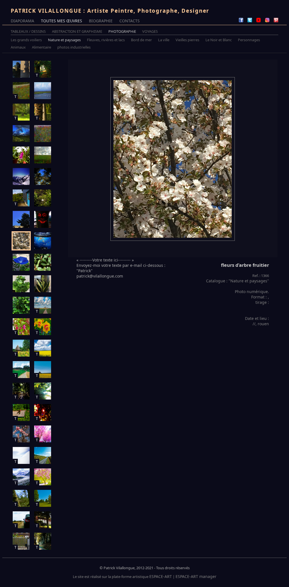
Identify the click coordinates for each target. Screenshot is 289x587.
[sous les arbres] (42, 176)
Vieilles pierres (187, 39)
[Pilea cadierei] (42, 262)
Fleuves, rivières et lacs (106, 39)
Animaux (18, 47)
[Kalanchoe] (21, 283)
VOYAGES (150, 31)
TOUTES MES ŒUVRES (61, 20)
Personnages (249, 39)
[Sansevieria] (42, 283)
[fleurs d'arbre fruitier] (21, 240)
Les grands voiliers (26, 39)
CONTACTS (129, 20)
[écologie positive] (42, 240)
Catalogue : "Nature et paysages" (237, 280)
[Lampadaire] (42, 198)
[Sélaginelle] (21, 305)
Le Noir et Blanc (218, 39)
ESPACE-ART (160, 576)
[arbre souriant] (42, 219)
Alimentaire (41, 47)
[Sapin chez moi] (21, 219)
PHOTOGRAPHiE (122, 31)
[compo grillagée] (21, 69)
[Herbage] (42, 155)
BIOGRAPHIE (101, 20)
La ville (163, 39)
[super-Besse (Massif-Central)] (21, 176)
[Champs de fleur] (42, 133)
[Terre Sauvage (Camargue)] (42, 90)
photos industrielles (74, 47)
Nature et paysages (64, 39)
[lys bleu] (21, 262)
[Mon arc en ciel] (21, 133)
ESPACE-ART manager (196, 576)
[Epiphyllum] (21, 155)
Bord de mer (141, 39)
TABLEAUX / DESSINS (28, 31)
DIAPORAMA (22, 20)
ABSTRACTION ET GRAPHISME (77, 31)
